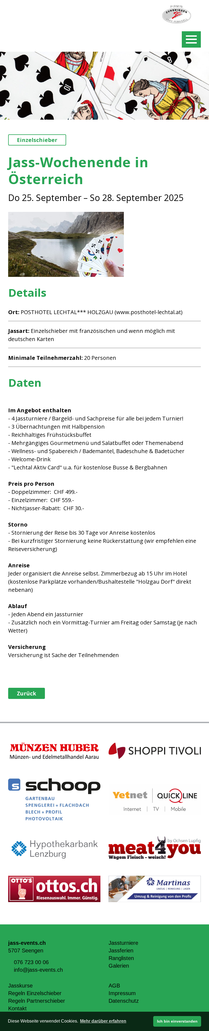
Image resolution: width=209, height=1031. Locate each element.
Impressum (122, 993)
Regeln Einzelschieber (35, 993)
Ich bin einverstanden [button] (177, 1021)
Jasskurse (20, 986)
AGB (114, 986)
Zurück (26, 693)
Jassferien (121, 950)
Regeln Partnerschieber (36, 1001)
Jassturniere (123, 943)
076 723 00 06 (31, 962)
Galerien (119, 966)
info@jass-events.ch (38, 970)
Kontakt (17, 1008)
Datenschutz (124, 1001)
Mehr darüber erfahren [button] (103, 1021)
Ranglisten (121, 958)
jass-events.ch (27, 943)
